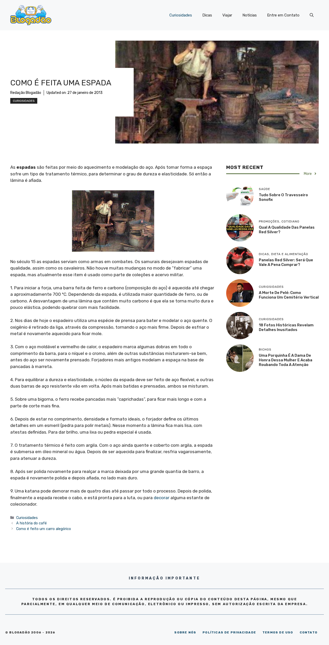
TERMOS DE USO (277, 632)
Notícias (249, 15)
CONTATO (308, 632)
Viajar (227, 15)
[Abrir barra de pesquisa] (312, 15)
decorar (161, 497)
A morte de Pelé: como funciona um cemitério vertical (289, 295)
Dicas (207, 15)
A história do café (31, 523)
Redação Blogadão (25, 93)
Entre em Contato (283, 15)
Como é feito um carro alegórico (43, 528)
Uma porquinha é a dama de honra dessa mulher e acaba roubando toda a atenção (285, 360)
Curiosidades (180, 15)
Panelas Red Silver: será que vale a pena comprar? (286, 262)
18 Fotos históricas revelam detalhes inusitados (286, 327)
